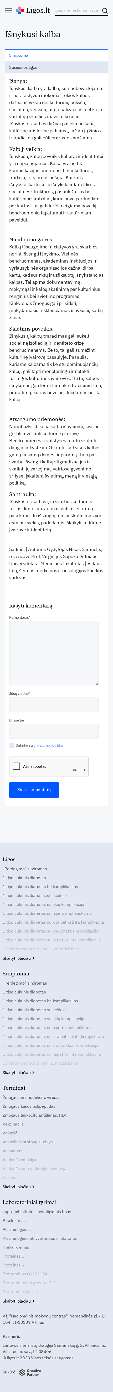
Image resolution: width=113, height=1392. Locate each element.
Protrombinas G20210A (25, 1273)
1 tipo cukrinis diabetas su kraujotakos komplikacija (51, 931)
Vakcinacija (13, 1124)
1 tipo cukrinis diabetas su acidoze (34, 895)
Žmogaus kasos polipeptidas (29, 1106)
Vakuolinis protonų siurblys (28, 1141)
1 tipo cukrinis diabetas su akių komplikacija (43, 904)
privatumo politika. (48, 745)
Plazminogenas (17, 1229)
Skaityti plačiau (17, 958)
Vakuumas (12, 1150)
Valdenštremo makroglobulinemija (34, 1168)
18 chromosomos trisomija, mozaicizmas (41, 948)
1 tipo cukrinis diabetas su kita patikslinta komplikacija (53, 922)
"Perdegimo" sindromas (25, 868)
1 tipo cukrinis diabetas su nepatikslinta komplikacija (52, 939)
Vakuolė (10, 1132)
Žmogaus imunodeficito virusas (31, 1097)
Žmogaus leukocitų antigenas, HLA (34, 1115)
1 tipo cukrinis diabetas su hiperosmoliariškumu (47, 913)
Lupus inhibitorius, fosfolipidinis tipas (37, 1211)
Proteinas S (13, 1265)
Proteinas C (13, 1256)
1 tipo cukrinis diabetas (24, 877)
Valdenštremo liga (19, 1159)
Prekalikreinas (16, 1247)
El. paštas (16, 720)
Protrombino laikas (20, 1291)
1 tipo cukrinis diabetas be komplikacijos (40, 886)
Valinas (9, 1177)
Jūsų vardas (18, 693)
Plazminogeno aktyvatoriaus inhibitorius (40, 1238)
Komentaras (19, 617)
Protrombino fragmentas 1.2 (29, 1282)
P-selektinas (14, 1220)
